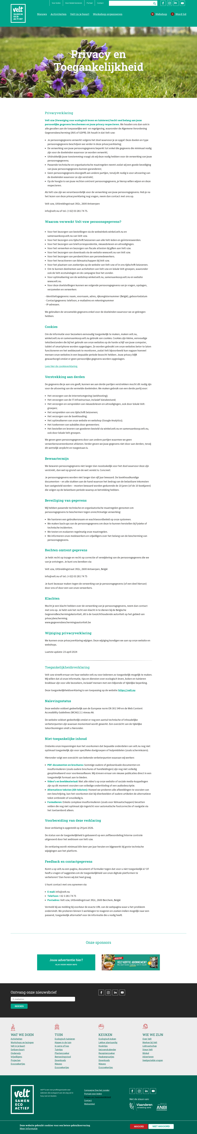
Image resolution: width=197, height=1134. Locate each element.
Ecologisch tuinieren (65, 1038)
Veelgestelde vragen (152, 1060)
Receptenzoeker (106, 1053)
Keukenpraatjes (106, 1056)
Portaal (89, 3)
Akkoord (139, 1126)
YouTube (182, 3)
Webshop (161, 14)
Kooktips (103, 1045)
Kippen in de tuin (63, 1042)
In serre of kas (62, 1045)
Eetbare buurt (18, 1049)
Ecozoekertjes (18, 1063)
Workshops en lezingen (22, 1042)
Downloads (60, 1060)
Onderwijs (16, 1053)
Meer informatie (29, 1128)
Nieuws (42, 14)
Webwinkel (89, 1103)
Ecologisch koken (107, 1038)
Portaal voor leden (93, 1093)
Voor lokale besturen (73, 3)
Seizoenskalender (107, 1049)
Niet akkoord (161, 1126)
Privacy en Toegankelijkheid (97, 1096)
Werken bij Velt (149, 1042)
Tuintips (59, 1049)
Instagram (169, 3)
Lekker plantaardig (107, 1042)
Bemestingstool (63, 1056)
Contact (100, 3)
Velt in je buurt (79, 14)
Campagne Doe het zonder (96, 1090)
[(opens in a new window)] (131, 962)
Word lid (180, 14)
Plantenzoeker (62, 1053)
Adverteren (148, 1056)
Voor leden (56, 3)
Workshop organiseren (107, 14)
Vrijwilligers (16, 1056)
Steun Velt (147, 1049)
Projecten (16, 1060)
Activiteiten (58, 14)
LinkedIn (176, 3)
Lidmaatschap (149, 1045)
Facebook (163, 3)
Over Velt (147, 1038)
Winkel (145, 1053)
